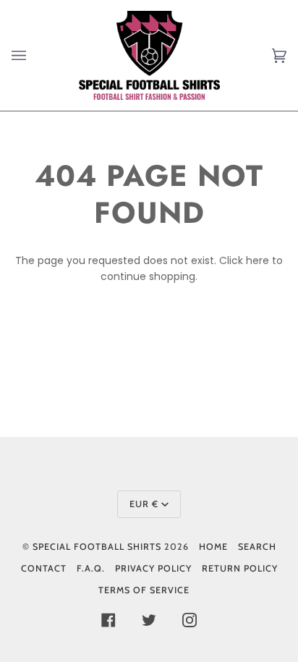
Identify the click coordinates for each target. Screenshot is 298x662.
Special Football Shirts (97, 546)
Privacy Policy (153, 568)
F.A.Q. (91, 568)
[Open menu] (33, 55)
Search (257, 546)
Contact (44, 568)
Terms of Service (144, 590)
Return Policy (240, 568)
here (257, 261)
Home (213, 546)
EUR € (143, 503)
